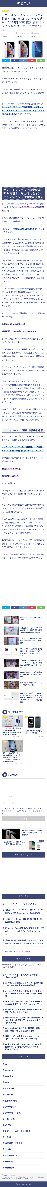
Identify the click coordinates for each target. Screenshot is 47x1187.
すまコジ (23, 3)
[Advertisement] (23, 158)
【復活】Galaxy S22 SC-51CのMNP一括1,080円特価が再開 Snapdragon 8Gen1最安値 (25, 911)
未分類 (8, 1149)
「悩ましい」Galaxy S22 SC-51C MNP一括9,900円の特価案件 (23, 920)
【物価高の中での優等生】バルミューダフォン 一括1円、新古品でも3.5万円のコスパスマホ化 (24, 942)
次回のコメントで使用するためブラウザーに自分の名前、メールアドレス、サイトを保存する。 (22, 811)
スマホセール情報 (13, 1113)
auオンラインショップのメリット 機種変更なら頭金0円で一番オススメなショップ (24, 1002)
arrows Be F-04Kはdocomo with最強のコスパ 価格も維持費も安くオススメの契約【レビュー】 (24, 1020)
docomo (5, 10)
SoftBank (9, 1088)
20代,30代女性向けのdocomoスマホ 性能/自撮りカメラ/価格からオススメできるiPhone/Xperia (23, 1046)
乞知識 (8, 1137)
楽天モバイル (11, 1155)
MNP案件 (9, 1076)
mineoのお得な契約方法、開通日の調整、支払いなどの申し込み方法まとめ (23, 1029)
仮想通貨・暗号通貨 (14, 1143)
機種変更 (9, 1161)
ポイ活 (8, 1125)
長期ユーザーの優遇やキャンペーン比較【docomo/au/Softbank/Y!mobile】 (22, 1037)
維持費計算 (10, 1168)
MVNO (8, 1082)
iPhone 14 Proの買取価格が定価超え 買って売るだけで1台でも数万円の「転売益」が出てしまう (24, 931)
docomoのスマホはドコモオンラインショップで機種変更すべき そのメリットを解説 (23, 993)
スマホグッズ (11, 1107)
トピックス (10, 1119)
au (6, 1064)
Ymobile (9, 1095)
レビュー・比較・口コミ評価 (17, 1131)
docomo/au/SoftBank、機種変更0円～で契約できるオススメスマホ (23, 1010)
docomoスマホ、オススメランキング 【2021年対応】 (21, 976)
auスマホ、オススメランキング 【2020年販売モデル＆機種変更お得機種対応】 (24, 984)
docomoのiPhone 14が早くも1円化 (20, 904)
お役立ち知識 (11, 1101)
